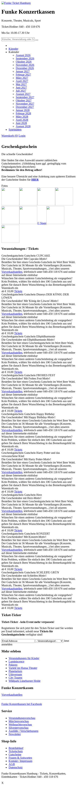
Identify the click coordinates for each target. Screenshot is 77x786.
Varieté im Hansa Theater (23, 667)
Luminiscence (16, 661)
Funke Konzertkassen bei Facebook (21, 704)
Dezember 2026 (25, 68)
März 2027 (22, 77)
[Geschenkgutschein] (10, 204)
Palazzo (13, 664)
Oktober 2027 (24, 100)
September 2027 (25, 97)
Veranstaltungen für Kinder (24, 658)
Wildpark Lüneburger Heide (24, 680)
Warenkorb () (9, 135)
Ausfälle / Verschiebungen (23, 730)
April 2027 (22, 81)
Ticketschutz (16, 751)
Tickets (18, 291)
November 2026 (25, 64)
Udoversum (15, 674)
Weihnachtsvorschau (20, 724)
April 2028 (22, 119)
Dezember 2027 (25, 106)
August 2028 (23, 126)
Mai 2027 (21, 84)
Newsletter (15, 734)
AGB (12, 764)
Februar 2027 (23, 74)
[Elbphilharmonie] (28, 204)
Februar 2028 (23, 113)
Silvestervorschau (18, 727)
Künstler (13, 48)
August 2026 (23, 55)
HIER (35, 179)
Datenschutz (16, 767)
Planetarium (15, 671)
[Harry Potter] (55, 223)
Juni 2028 (21, 123)
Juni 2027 (21, 87)
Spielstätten (15, 129)
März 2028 (22, 116)
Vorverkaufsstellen (11, 271)
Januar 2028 (23, 110)
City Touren (15, 677)
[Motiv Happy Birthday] (64, 204)
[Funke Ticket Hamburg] (16, 2)
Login (22, 135)
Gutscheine (15, 754)
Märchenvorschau (19, 721)
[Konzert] (46, 204)
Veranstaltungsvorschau (22, 718)
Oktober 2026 (24, 61)
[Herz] (10, 223)
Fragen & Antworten (20, 757)
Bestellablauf (16, 748)
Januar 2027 (23, 71)
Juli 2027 (21, 90)
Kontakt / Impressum (20, 760)
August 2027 (23, 94)
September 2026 (25, 58)
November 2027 (25, 103)
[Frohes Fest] (10, 241)
